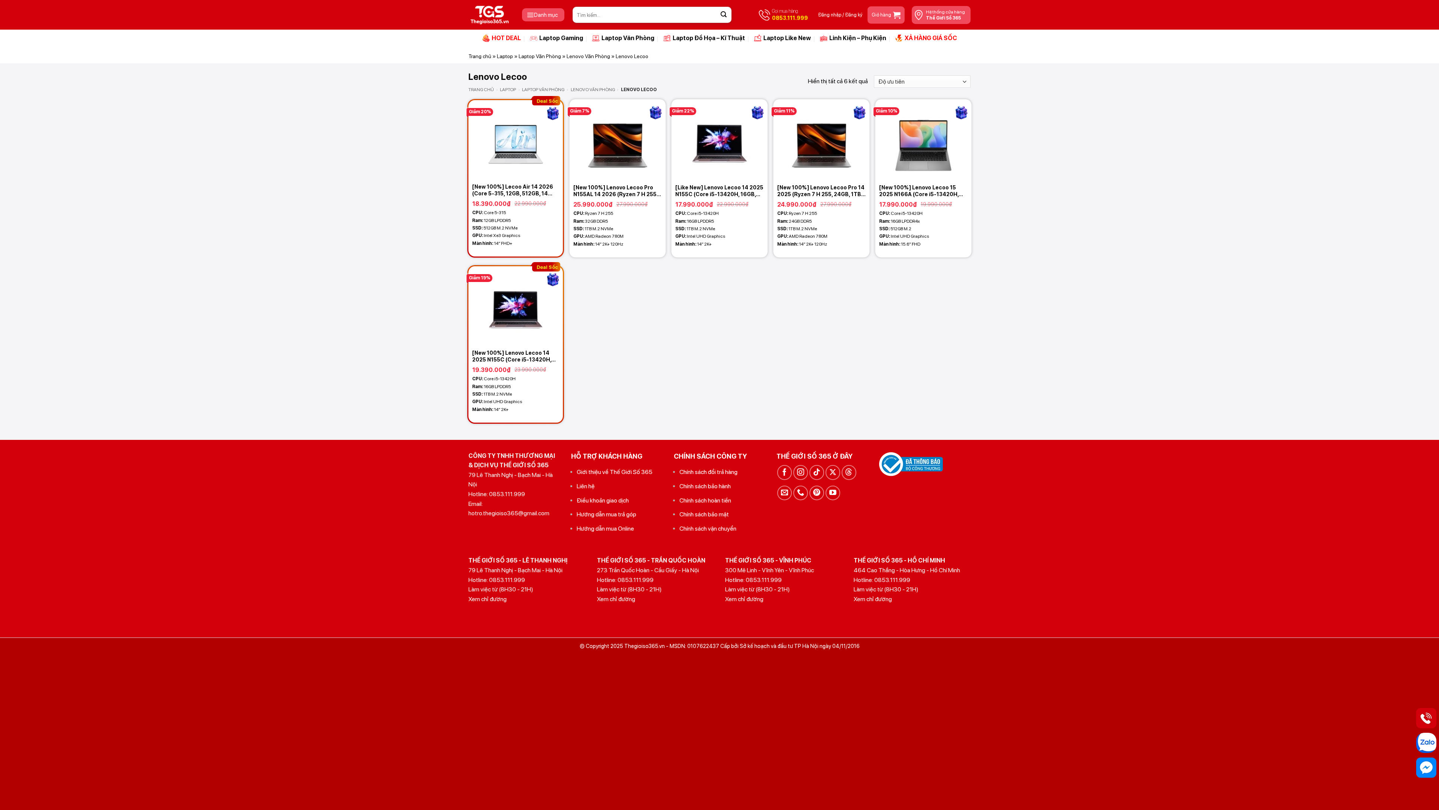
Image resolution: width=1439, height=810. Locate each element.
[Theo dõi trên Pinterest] (816, 493)
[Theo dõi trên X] (833, 472)
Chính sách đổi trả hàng (708, 472)
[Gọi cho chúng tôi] (800, 493)
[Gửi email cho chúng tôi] (784, 493)
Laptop (505, 56)
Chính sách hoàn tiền (705, 500)
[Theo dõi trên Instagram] (800, 472)
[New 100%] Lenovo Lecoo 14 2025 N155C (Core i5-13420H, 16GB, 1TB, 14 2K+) (511, 356)
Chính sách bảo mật (704, 514)
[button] (543, 14)
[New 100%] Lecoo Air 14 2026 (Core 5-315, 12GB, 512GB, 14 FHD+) (512, 190)
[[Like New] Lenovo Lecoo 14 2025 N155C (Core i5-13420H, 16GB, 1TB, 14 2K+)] (719, 139)
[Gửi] (723, 15)
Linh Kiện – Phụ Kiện (857, 38)
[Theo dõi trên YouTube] (833, 493)
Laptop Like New (787, 38)
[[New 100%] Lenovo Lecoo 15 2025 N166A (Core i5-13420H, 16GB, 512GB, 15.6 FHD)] (923, 139)
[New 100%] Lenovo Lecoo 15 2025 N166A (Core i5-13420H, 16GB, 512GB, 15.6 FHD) (919, 191)
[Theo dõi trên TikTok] (816, 472)
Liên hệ (586, 486)
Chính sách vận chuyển (707, 528)
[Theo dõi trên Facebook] (784, 472)
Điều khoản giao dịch (603, 500)
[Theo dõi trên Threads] (849, 472)
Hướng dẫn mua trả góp (606, 514)
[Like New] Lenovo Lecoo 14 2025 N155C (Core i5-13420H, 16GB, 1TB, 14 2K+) (719, 191)
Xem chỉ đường (487, 599)
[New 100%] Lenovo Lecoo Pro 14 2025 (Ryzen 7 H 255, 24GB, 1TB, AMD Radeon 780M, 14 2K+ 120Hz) (821, 191)
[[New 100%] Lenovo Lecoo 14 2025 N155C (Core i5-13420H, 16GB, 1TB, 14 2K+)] (515, 306)
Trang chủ (479, 56)
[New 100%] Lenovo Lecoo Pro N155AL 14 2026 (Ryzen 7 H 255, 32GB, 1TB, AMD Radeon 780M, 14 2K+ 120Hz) (615, 191)
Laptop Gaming (561, 38)
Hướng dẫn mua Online (605, 528)
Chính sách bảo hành (705, 486)
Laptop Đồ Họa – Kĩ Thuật (709, 38)
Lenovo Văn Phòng (588, 56)
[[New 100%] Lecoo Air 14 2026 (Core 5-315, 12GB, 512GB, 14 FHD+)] (515, 140)
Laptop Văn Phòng (627, 38)
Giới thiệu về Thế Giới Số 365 (614, 472)
